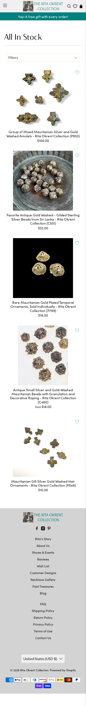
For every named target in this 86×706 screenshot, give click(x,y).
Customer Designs (43, 573)
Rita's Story (43, 539)
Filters (13, 57)
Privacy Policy (43, 624)
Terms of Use (43, 631)
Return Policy (43, 617)
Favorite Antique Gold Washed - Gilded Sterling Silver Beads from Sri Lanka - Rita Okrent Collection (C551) (43, 219)
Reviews (43, 559)
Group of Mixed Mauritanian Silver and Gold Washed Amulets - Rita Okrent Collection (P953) (43, 134)
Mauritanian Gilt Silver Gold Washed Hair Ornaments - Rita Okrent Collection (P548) (43, 483)
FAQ (43, 604)
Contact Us (43, 638)
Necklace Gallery (43, 579)
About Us (43, 546)
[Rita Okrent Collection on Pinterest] (49, 529)
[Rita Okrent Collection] (43, 6)
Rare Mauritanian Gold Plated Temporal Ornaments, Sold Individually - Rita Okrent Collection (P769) (43, 306)
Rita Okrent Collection (34, 670)
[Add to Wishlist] (77, 72)
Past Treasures (43, 586)
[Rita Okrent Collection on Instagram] (43, 529)
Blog (43, 593)
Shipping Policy (43, 611)
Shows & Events (43, 552)
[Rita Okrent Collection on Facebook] (37, 529)
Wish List (43, 566)
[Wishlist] (75, 6)
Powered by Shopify (63, 670)
